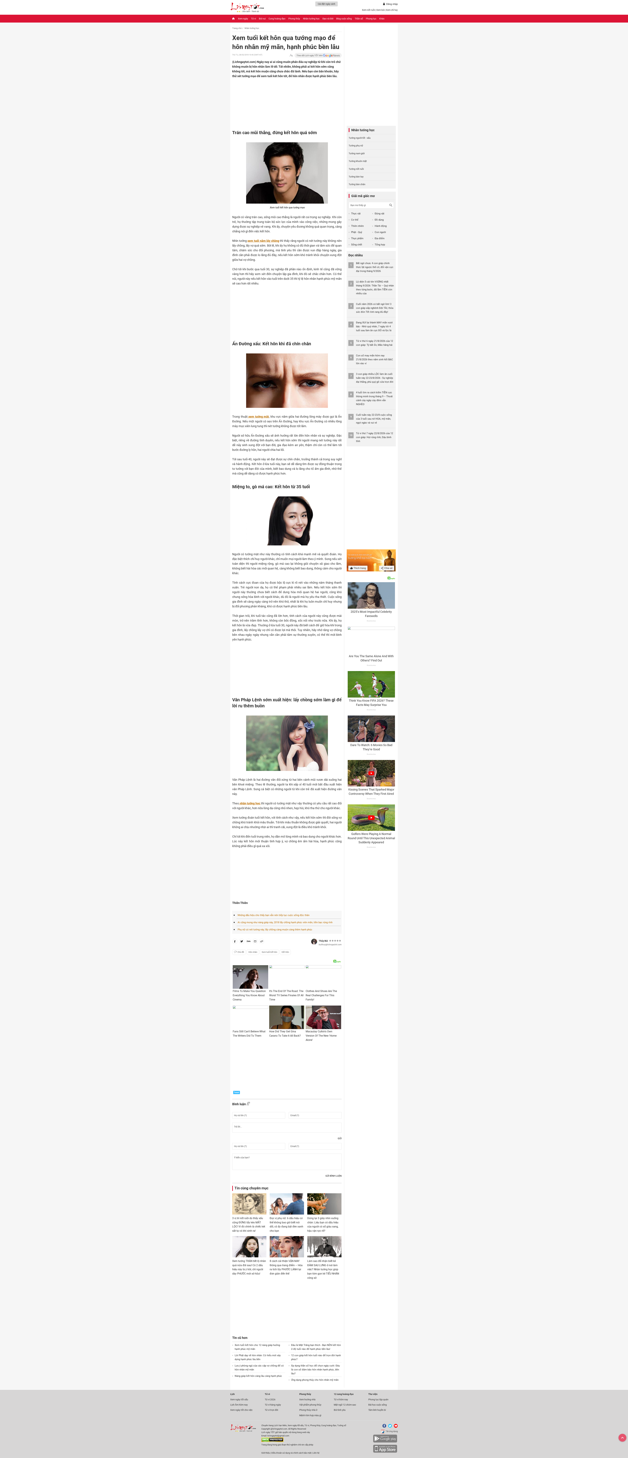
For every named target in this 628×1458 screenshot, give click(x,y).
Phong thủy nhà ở (308, 1410)
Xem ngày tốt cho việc (241, 1410)
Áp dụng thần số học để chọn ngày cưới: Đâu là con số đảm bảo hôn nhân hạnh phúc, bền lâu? (315, 1369)
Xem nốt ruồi (368, 10)
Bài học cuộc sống (377, 1404)
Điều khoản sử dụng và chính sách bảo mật (291, 1453)
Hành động (381, 226)
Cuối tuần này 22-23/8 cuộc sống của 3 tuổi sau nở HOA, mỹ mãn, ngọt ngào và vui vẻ (374, 418)
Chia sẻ (388, 568)
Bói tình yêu (340, 1410)
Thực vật (356, 213)
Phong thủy (294, 18)
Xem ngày (243, 18)
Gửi (340, 1138)
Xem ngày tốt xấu (239, 1399)
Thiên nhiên (357, 226)
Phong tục (371, 18)
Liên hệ (316, 1453)
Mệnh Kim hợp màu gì (310, 1415)
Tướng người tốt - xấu (360, 138)
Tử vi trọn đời (271, 1410)
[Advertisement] (280, 99)
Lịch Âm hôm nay (239, 1404)
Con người (380, 232)
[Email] (255, 942)
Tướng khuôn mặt (358, 161)
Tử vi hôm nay (341, 1399)
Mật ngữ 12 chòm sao (345, 1404)
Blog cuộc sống (344, 18)
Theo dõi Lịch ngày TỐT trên (310, 55)
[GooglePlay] (385, 1442)
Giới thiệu (265, 1453)
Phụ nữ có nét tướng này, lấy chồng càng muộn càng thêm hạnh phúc (275, 929)
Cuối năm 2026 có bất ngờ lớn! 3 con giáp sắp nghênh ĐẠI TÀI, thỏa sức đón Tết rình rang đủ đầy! (374, 308)
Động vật (379, 213)
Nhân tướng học (311, 18)
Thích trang (359, 568)
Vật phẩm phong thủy (310, 1404)
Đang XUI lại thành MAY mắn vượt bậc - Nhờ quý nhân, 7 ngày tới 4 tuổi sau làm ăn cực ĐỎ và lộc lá (374, 326)
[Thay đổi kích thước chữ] (291, 55)
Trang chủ (237, 28)
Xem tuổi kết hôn (269, 952)
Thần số (359, 18)
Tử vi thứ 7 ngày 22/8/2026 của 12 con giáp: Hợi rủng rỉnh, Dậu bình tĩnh (374, 437)
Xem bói (380, 10)
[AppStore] (385, 1452)
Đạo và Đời (328, 18)
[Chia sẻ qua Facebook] (234, 942)
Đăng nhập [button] (392, 4)
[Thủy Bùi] (314, 942)
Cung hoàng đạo (277, 18)
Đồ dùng (379, 219)
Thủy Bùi (323, 941)
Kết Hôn (285, 952)
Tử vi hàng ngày (273, 1404)
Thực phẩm (357, 238)
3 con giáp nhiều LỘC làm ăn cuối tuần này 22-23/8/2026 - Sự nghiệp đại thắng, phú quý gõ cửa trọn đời (374, 378)
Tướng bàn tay (356, 176)
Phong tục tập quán (378, 1399)
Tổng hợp (380, 244)
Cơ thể (354, 219)
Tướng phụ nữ (356, 145)
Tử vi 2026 (270, 1399)
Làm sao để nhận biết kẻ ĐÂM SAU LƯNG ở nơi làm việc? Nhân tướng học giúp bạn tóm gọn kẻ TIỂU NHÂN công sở (323, 1269)
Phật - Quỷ (356, 232)
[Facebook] (383, 1427)
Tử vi (253, 18)
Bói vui (262, 18)
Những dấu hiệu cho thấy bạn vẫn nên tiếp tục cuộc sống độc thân (273, 915)
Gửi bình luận (333, 1176)
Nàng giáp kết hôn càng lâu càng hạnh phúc (258, 1376)
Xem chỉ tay (392, 10)
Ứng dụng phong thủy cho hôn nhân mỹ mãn (315, 1379)
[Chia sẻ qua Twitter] (241, 942)
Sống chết (356, 244)
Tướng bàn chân (357, 184)
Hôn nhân (252, 952)
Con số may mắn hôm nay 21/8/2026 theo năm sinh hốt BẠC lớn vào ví (374, 359)
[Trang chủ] (233, 19)
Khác (381, 18)
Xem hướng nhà (307, 1399)
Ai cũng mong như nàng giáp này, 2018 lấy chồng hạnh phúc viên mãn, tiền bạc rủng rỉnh (285, 922)
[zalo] (248, 942)
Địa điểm (379, 238)
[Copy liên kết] (261, 942)
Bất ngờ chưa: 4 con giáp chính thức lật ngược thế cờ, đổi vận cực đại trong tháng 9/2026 (374, 267)
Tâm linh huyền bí (377, 1410)
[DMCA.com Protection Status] (272, 1441)
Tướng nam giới (357, 153)
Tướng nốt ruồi (356, 169)
